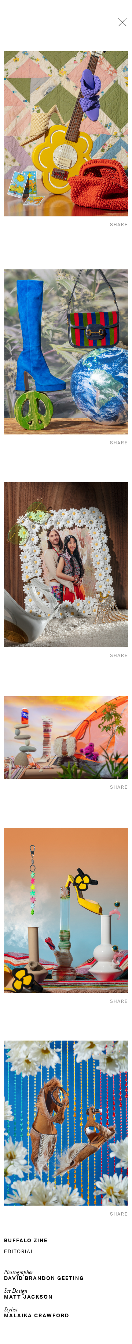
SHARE (119, 225)
